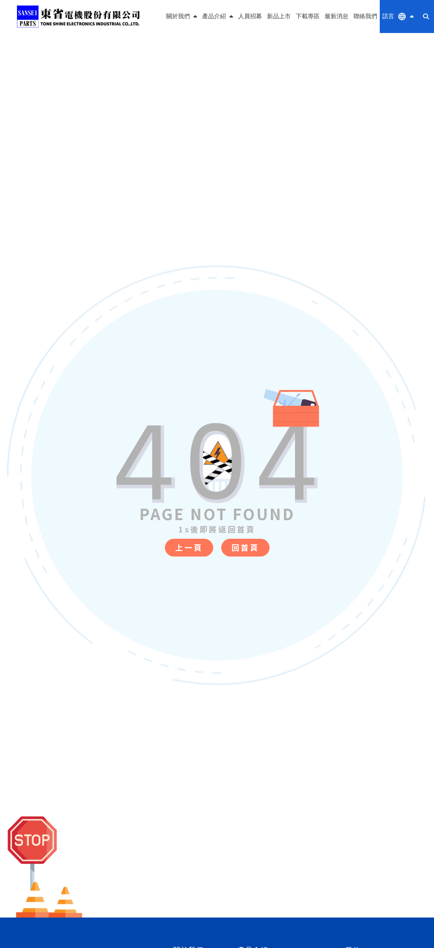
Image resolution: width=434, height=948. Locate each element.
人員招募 (250, 16)
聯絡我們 (365, 16)
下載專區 (308, 16)
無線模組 (218, 48)
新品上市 (279, 16)
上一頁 (189, 547)
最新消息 (336, 16)
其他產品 (218, 68)
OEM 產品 (218, 88)
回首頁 (245, 547)
